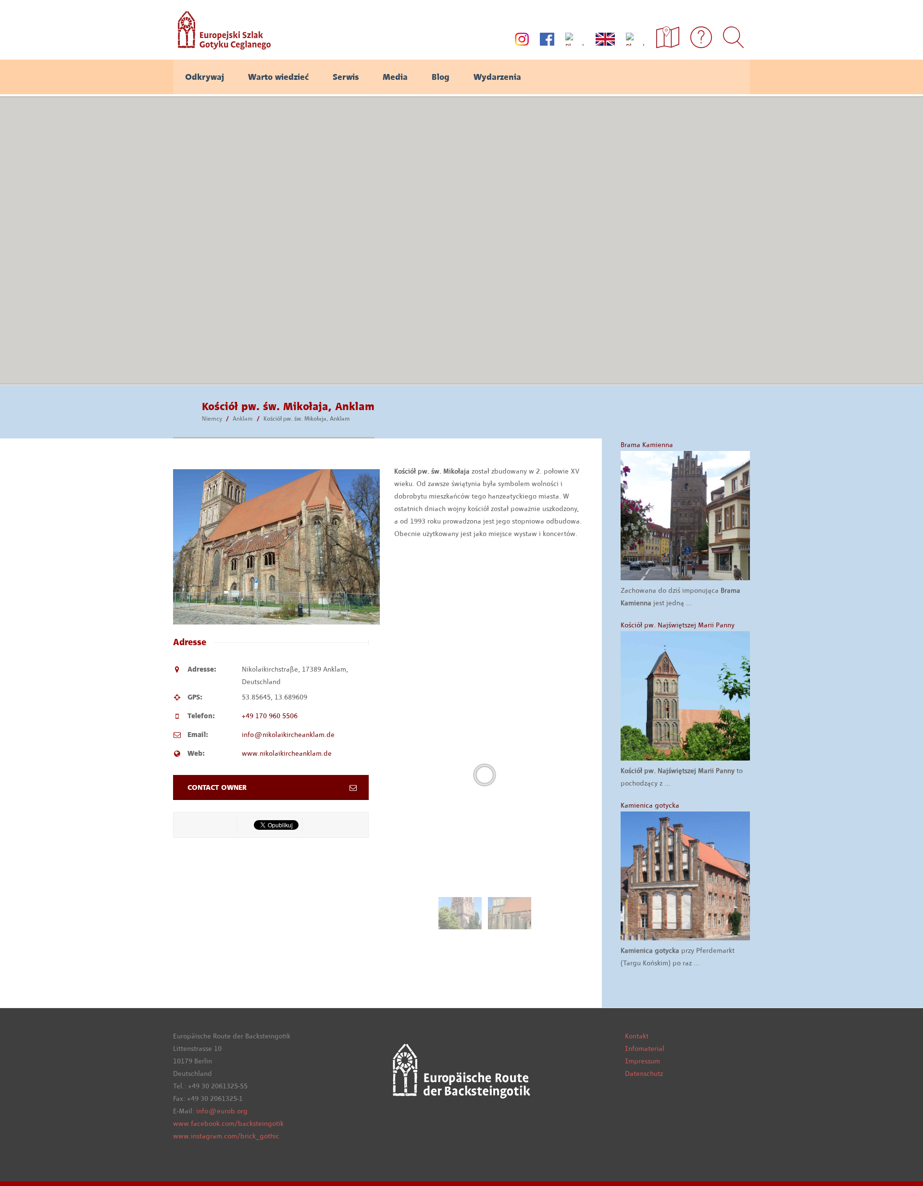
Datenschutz (644, 1073)
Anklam (243, 418)
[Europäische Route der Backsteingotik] (222, 46)
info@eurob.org (222, 1111)
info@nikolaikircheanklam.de (288, 734)
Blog (440, 77)
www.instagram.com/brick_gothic (226, 1136)
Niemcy (212, 418)
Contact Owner (217, 787)
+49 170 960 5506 (270, 716)
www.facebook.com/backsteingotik (228, 1123)
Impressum (642, 1061)
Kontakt (637, 1036)
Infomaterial (644, 1048)
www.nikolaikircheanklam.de (287, 753)
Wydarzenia (497, 77)
